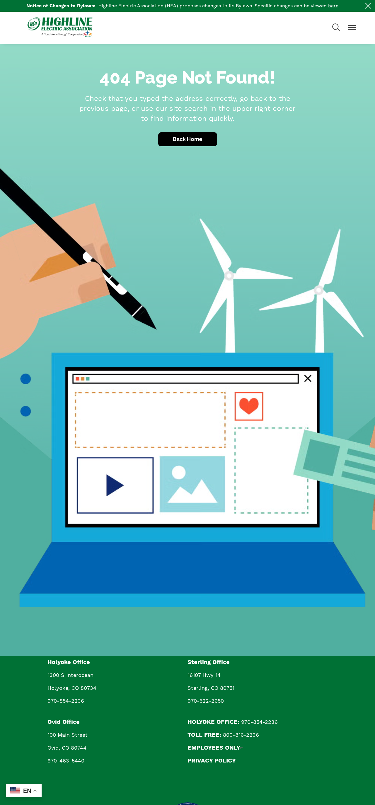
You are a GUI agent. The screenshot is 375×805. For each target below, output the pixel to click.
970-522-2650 (206, 701)
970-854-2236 (65, 701)
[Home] (71, 28)
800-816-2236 (241, 735)
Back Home (187, 139)
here (333, 6)
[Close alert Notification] (368, 5)
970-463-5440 (65, 761)
